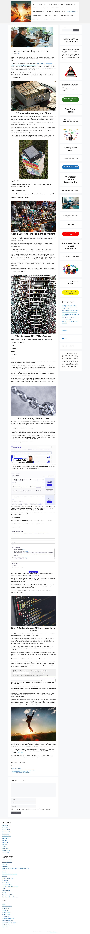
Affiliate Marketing (59, 11)
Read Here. (20, 752)
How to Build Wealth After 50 (67, 15)
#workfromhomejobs (7, 920)
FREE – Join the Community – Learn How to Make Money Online (61, 4)
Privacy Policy (5, 908)
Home (34, 4)
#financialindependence (17, 769)
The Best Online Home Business (58, 8)
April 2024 (5, 846)
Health (45, 19)
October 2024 (5, 834)
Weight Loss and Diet (7, 894)
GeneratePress (53, 932)
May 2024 (4, 844)
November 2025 (6, 825)
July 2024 (4, 840)
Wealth (55, 15)
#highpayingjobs (6, 914)
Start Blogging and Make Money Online (26, 65)
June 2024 (5, 842)
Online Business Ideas (37, 11)
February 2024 (6, 850)
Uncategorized (6, 890)
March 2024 (5, 848)
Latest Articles (42, 4)
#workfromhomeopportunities (28, 769)
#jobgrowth (5, 927)
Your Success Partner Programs (40, 8)
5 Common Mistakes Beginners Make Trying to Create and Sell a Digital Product (70, 307)
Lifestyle (53, 19)
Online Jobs (47, 15)
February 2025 (6, 829)
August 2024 (5, 838)
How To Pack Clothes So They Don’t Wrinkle (21, 772)
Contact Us (5, 910)
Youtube (64, 338)
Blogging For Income (71, 11)
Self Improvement (36, 19)
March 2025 (5, 827)
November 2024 (6, 832)
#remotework (5, 916)
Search (64, 27)
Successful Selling (37, 15)
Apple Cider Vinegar (7, 924)
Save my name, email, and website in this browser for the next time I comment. (31, 809)
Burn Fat (4, 864)
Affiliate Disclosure (7, 906)
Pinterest (64, 330)
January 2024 (5, 852)
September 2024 (6, 836)
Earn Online (48, 11)
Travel (60, 19)
